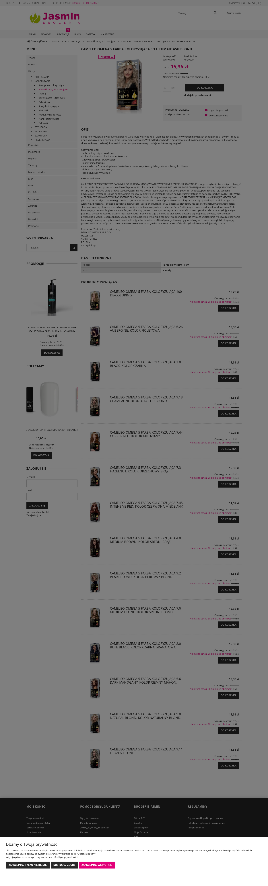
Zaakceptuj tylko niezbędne (28, 865)
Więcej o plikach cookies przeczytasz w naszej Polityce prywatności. (42, 857)
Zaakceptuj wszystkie (96, 865)
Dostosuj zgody (64, 865)
